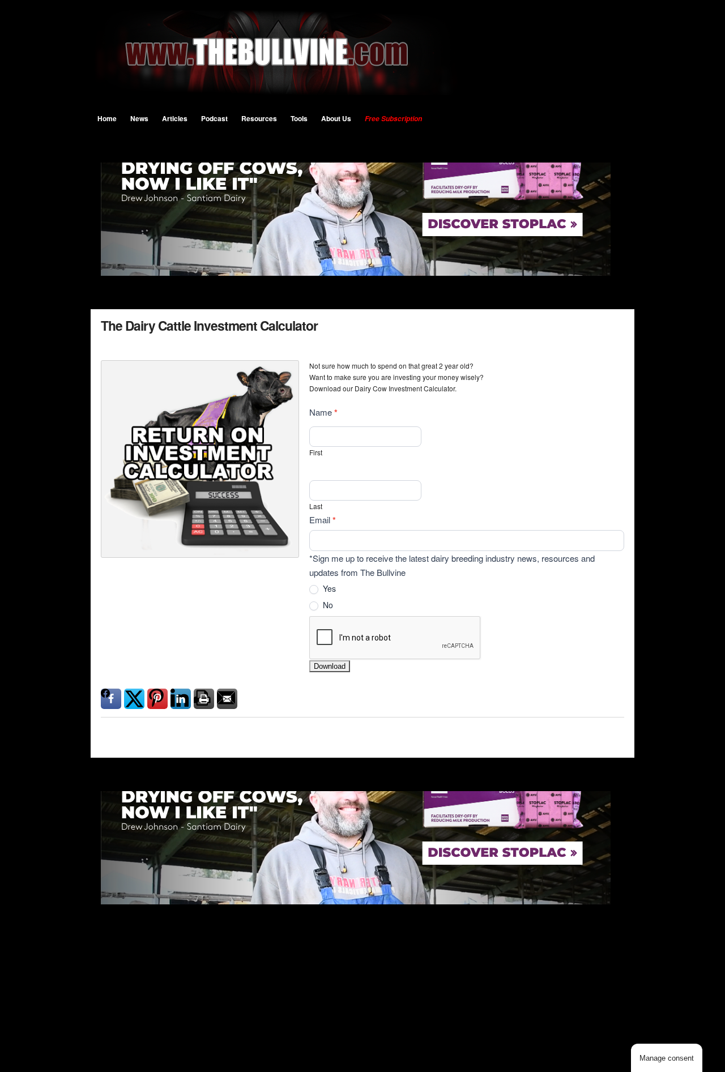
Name (323, 412)
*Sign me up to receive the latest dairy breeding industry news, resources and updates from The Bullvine (452, 565)
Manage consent (666, 1058)
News (139, 118)
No (327, 605)
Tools (299, 118)
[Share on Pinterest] (157, 699)
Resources (259, 118)
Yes (328, 588)
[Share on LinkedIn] (180, 699)
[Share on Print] (204, 699)
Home (107, 118)
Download (330, 666)
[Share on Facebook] (111, 699)
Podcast (214, 118)
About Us (336, 118)
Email (322, 520)
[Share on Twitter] (134, 699)
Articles (174, 118)
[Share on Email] (227, 699)
